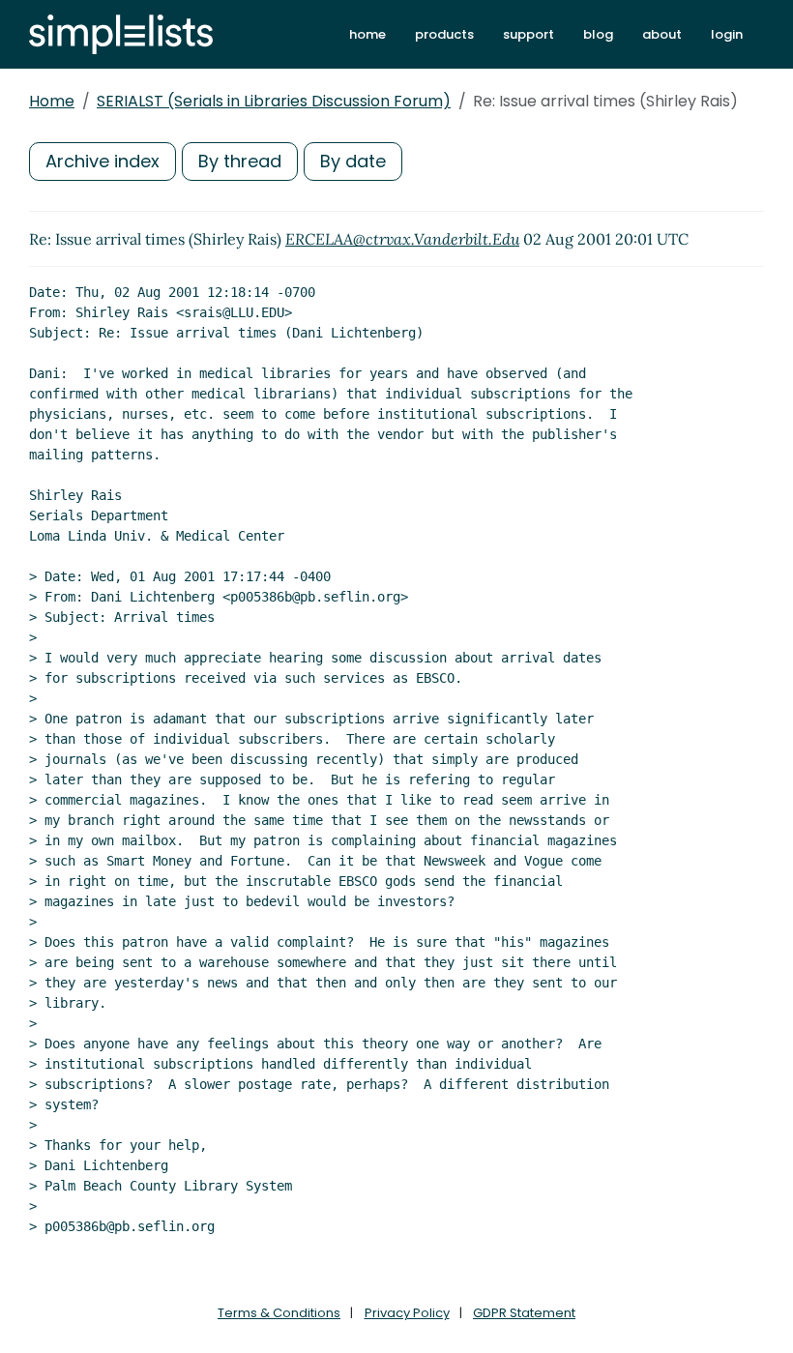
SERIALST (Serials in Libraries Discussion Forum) (274, 101)
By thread (239, 161)
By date (353, 161)
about (662, 34)
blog (598, 34)
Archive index (102, 161)
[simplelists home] (121, 34)
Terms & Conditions (279, 1313)
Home (51, 101)
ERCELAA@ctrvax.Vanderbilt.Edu (402, 239)
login (727, 34)
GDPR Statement (524, 1313)
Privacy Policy (407, 1313)
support (528, 34)
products (444, 34)
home (367, 34)
